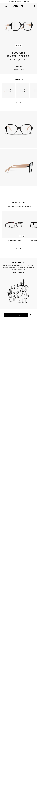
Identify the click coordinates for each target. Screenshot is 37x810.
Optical (22, 348)
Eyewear (14, 348)
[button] (18, 6)
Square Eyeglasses (12, 241)
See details (18, 66)
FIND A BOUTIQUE (16, 315)
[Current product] (8, 90)
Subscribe (5, 340)
